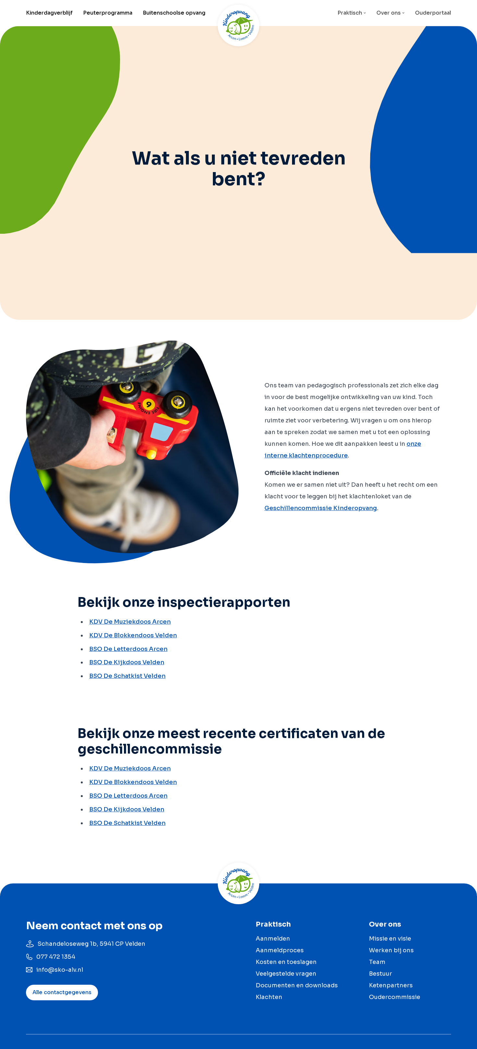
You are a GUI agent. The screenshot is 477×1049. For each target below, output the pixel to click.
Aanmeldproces (280, 950)
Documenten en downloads (297, 985)
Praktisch (349, 12)
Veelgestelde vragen (286, 973)
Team (377, 962)
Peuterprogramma (107, 12)
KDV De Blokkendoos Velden (133, 635)
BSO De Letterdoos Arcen (128, 649)
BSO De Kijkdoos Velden (126, 662)
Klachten (269, 997)
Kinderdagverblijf (49, 12)
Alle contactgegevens (62, 992)
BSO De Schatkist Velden (127, 676)
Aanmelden (273, 938)
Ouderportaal (433, 12)
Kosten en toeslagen (286, 962)
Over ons (388, 12)
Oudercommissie (394, 997)
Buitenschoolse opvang (174, 12)
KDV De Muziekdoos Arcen (130, 621)
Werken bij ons (391, 950)
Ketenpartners (391, 985)
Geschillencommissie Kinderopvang (320, 508)
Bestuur (380, 973)
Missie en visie (390, 938)
